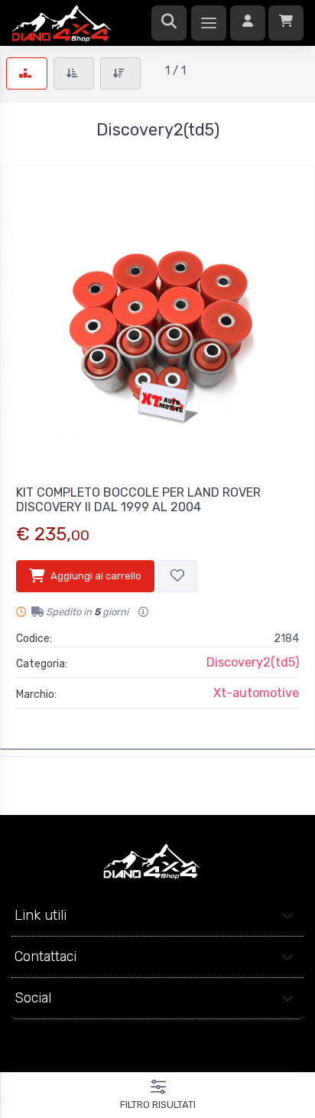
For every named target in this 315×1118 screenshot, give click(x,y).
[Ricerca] (169, 23)
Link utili (41, 915)
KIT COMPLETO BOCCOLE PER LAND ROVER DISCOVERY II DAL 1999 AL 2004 (138, 499)
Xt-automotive (256, 693)
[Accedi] (247, 23)
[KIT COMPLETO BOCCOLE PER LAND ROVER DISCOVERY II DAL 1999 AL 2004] (157, 322)
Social (33, 997)
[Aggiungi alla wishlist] (177, 576)
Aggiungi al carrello (95, 576)
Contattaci (45, 956)
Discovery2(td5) (252, 662)
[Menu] (208, 23)
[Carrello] (286, 23)
